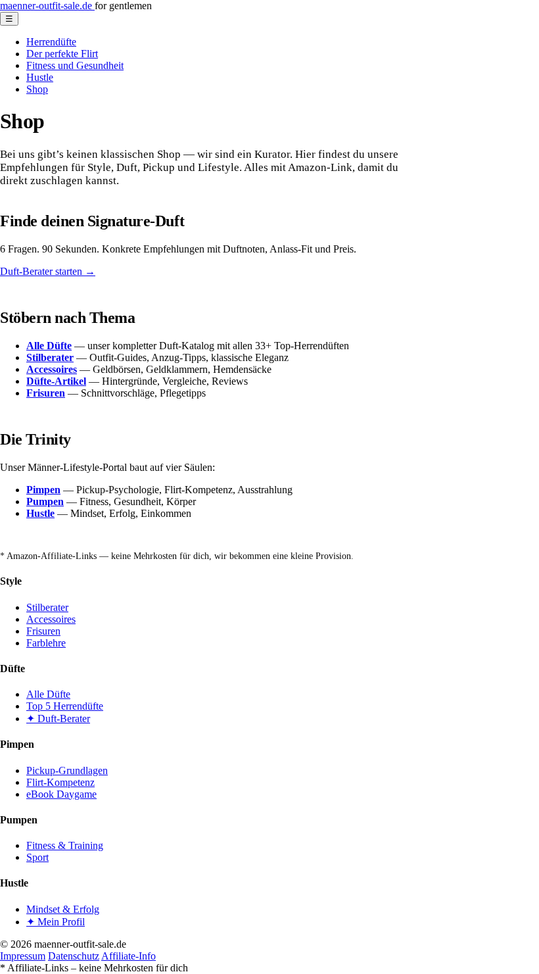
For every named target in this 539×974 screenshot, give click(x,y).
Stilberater (47, 607)
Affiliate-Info (128, 956)
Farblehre (46, 642)
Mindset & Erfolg (62, 909)
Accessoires (51, 619)
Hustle (39, 77)
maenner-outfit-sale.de (47, 5)
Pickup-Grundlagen (67, 770)
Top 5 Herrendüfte (64, 706)
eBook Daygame (61, 794)
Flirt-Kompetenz (60, 782)
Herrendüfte (51, 41)
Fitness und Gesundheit (75, 65)
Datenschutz (73, 956)
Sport (37, 857)
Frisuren (43, 631)
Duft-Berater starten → (47, 271)
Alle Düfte (48, 694)
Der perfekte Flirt (62, 53)
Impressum (22, 956)
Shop (37, 89)
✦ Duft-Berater (58, 718)
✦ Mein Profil (55, 921)
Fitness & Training (64, 845)
